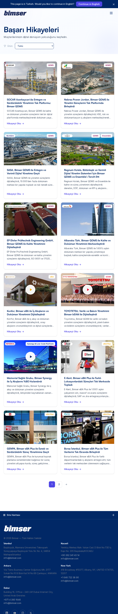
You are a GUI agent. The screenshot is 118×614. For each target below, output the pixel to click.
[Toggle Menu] (111, 13)
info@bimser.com (12, 558)
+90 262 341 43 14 (70, 555)
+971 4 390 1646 (12, 599)
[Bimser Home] (15, 13)
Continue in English (89, 4)
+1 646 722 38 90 (70, 577)
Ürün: (10, 46)
